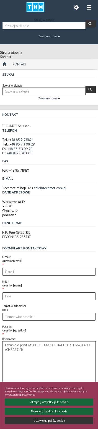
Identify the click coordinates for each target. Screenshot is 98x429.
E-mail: (12, 259)
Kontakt (19, 64)
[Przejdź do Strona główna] (4, 64)
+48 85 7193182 (21, 140)
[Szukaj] (90, 24)
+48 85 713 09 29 (22, 144)
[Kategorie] (89, 7)
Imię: (12, 283)
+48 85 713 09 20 (20, 149)
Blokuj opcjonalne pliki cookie (49, 411)
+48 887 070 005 (19, 153)
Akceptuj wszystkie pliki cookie (49, 402)
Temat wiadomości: (14, 307)
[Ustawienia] (76, 7)
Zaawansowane (49, 36)
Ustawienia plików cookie (49, 420)
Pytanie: (14, 328)
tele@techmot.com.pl (50, 188)
